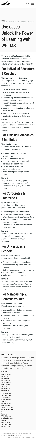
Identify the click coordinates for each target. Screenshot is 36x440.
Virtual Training (6, 382)
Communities (5, 388)
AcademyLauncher (7, 418)
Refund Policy (5, 426)
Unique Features (6, 374)
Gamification (5, 378)
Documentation (6, 422)
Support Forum (6, 403)
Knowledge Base (6, 399)
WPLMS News (5, 397)
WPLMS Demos (6, 393)
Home (9, 437)
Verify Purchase (6, 395)
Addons (28, 437)
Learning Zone (5, 384)
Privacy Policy (5, 405)
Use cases (4, 412)
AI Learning (4, 386)
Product (21, 437)
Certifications (5, 376)
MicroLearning (5, 380)
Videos (3, 401)
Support (3, 420)
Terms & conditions (7, 407)
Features (4, 414)
